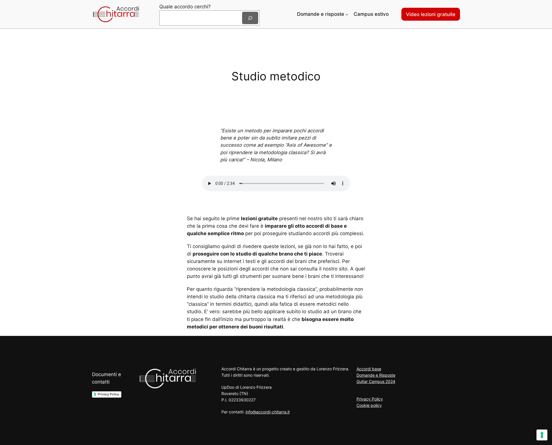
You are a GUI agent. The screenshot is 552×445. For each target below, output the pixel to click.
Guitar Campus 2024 (375, 381)
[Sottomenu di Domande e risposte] (346, 14)
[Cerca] (250, 18)
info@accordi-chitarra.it (268, 411)
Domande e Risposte (375, 375)
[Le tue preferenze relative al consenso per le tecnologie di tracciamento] (541, 434)
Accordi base (368, 368)
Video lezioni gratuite (430, 14)
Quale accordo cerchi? (185, 6)
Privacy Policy (108, 394)
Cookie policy (369, 405)
